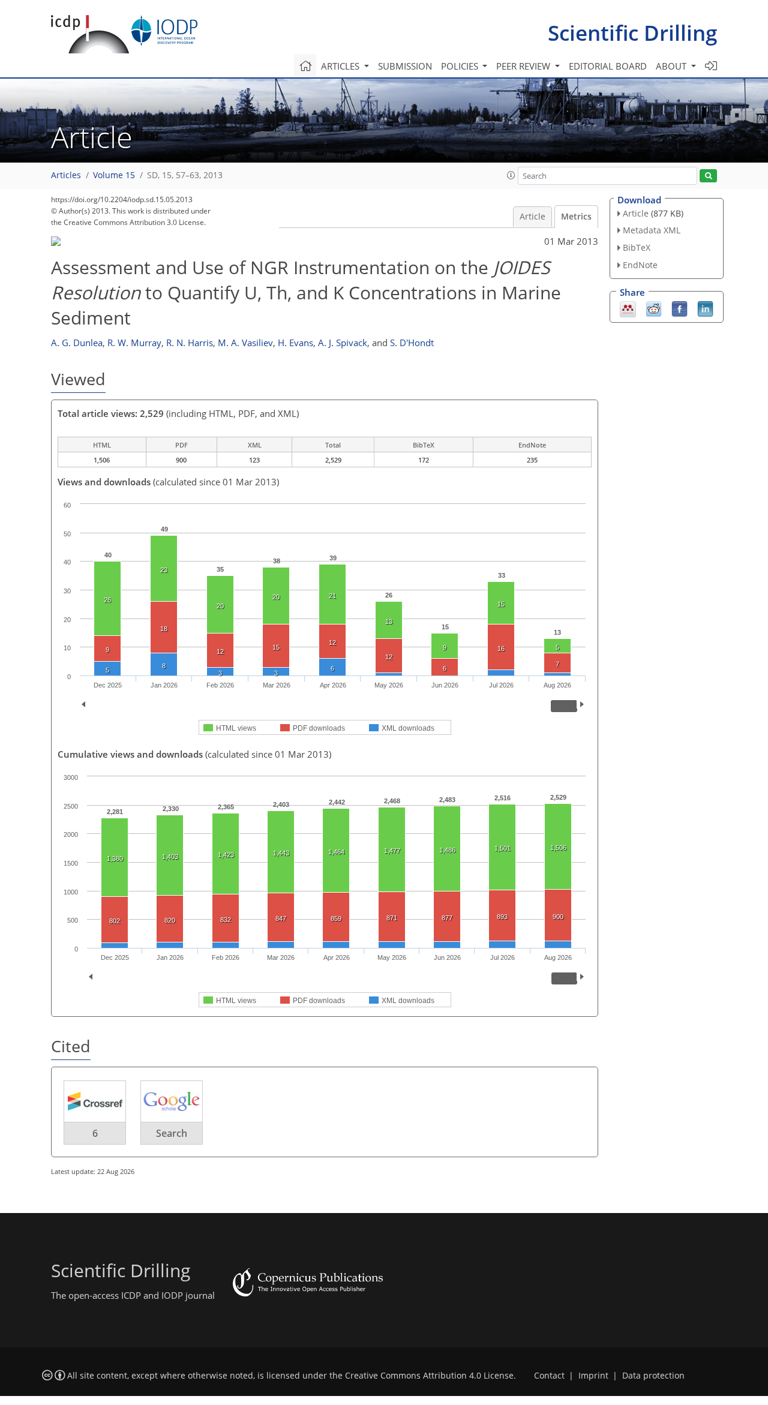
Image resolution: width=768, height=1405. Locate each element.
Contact (549, 1375)
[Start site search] (708, 176)
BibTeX (636, 247)
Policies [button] (461, 66)
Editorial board (608, 66)
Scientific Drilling (632, 33)
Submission (405, 66)
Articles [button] (341, 66)
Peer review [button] (524, 66)
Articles (66, 175)
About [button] (672, 66)
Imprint (593, 1375)
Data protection (653, 1375)
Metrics (576, 216)
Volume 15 (114, 175)
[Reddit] (654, 308)
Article (532, 216)
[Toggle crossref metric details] (94, 1101)
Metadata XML (651, 230)
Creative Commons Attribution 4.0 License (429, 1375)
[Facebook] (679, 308)
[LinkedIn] (705, 308)
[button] (511, 175)
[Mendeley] (628, 308)
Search (171, 1133)
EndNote (640, 265)
